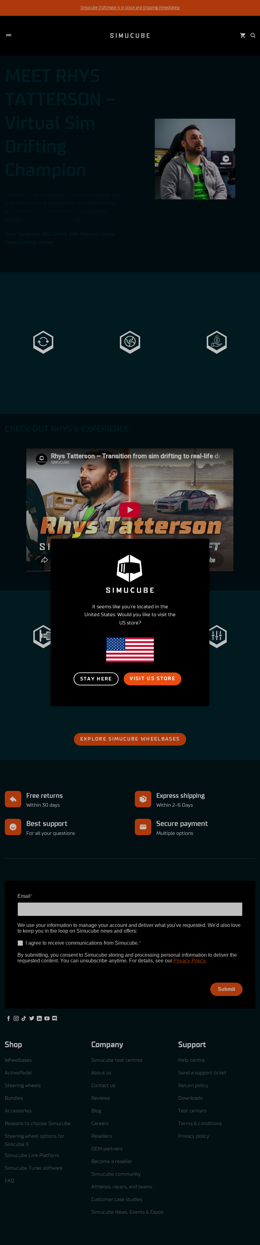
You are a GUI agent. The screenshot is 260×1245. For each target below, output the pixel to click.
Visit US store (152, 678)
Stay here (96, 678)
